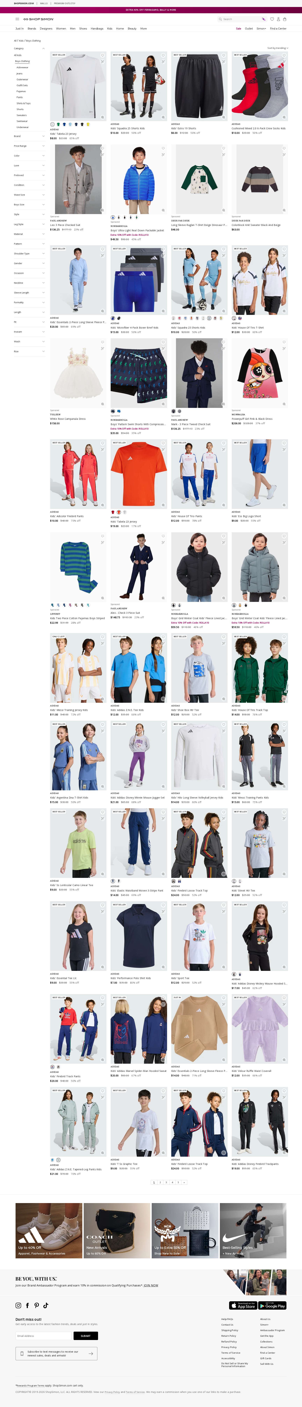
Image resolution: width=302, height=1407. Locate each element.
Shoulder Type (22, 253)
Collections (266, 1341)
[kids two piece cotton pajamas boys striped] (78, 567)
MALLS (44, 3)
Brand (17, 136)
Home (120, 28)
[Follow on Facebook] (28, 1307)
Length (17, 312)
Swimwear (22, 121)
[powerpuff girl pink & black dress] (260, 373)
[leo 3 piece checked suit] (78, 179)
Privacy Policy (229, 1347)
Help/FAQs (227, 1319)
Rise (16, 351)
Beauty (132, 28)
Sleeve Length (21, 292)
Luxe (16, 165)
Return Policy (228, 1335)
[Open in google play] (272, 1309)
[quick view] (102, 118)
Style (16, 214)
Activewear (22, 67)
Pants (20, 97)
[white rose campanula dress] (78, 373)
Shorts (20, 109)
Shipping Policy (229, 1330)
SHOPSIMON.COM (24, 3)
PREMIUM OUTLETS (64, 3)
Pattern (18, 243)
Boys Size (19, 204)
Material (18, 234)
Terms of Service (230, 1352)
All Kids (17, 55)
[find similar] (102, 62)
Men (73, 28)
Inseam (18, 331)
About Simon (267, 1347)
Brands (32, 28)
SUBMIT (86, 1336)
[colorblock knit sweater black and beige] (260, 179)
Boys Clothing (22, 61)
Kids (109, 28)
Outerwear (22, 79)
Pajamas (21, 91)
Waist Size (19, 194)
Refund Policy (229, 1341)
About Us (265, 1319)
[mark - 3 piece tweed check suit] (199, 373)
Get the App (267, 1335)
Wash (17, 341)
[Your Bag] (284, 20)
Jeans (20, 73)
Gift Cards (266, 1358)
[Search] (242, 19)
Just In (20, 28)
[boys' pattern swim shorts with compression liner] (139, 373)
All (15, 40)
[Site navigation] (17, 19)
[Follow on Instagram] (19, 1307)
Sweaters (22, 115)
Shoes (83, 28)
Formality (19, 302)
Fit (15, 321)
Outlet (249, 28)
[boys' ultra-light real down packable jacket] (139, 179)
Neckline (18, 282)
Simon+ (261, 28)
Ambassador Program (272, 1330)
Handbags (97, 28)
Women (61, 28)
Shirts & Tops (24, 103)
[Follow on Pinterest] (37, 1307)
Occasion (19, 273)
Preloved (19, 175)
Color (17, 155)
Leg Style (18, 224)
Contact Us (227, 1324)
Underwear (23, 127)
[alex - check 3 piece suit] (139, 567)
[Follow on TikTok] (46, 1307)
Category (19, 48)
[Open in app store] (243, 1309)
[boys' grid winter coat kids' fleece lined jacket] (199, 567)
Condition (19, 184)
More (143, 28)
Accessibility (228, 1358)
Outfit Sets (22, 85)
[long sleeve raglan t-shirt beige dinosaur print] (199, 179)
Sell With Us (267, 1363)
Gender (18, 263)
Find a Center (278, 28)
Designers (46, 28)
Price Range (20, 145)
